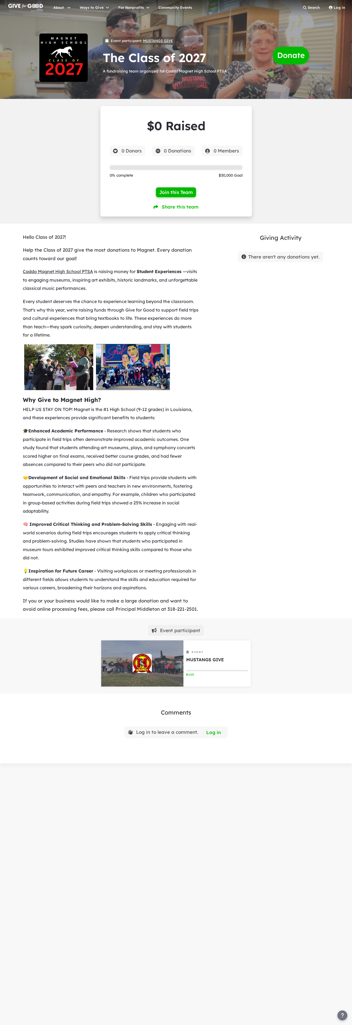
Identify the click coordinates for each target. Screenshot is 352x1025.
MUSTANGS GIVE (158, 40)
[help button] (342, 1015)
